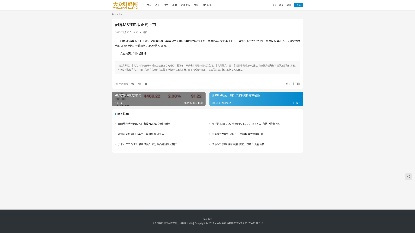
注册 (289, 5)
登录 (281, 5)
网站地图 (207, 219)
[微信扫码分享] (133, 84)
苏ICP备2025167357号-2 (249, 223)
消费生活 (185, 5)
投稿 (299, 5)
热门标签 (207, 5)
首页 (149, 5)
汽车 (166, 5)
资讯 (157, 5)
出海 (174, 5)
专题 (196, 5)
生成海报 (123, 84)
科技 (145, 32)
